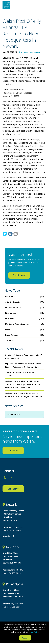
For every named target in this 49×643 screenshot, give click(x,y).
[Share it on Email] (15, 234)
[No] (46, 624)
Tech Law (9, 340)
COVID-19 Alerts (12, 302)
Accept (25, 638)
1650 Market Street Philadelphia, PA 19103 (13, 593)
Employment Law (13, 307)
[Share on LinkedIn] (10, 234)
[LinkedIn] (11, 477)
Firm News (23, 52)
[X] (5, 477)
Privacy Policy (33, 632)
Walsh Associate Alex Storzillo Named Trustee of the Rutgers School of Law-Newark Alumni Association (23, 384)
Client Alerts (11, 296)
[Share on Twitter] (5, 234)
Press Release (34, 52)
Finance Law (10, 313)
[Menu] (45, 5)
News (7, 329)
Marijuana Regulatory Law (17, 324)
